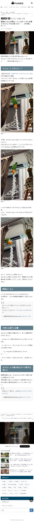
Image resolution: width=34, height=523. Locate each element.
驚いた (26, 487)
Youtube (24, 490)
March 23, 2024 (25, 397)
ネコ (12, 493)
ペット (17, 490)
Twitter (17, 481)
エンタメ (6, 7)
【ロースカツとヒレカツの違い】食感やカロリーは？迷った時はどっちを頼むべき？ (17, 418)
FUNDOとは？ (5, 501)
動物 (29, 7)
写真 (22, 484)
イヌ (5, 490)
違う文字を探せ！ (13, 484)
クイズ (10, 490)
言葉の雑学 (23, 493)
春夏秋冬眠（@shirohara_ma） (20, 73)
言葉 (20, 487)
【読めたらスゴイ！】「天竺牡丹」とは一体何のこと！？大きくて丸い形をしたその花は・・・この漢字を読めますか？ (17, 415)
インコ (14, 18)
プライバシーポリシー (7, 505)
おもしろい (24, 481)
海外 (11, 481)
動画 (20, 18)
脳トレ (5, 481)
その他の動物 (3, 18)
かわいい (6, 493)
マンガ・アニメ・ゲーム (14, 7)
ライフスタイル (23, 7)
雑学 (1, 7)
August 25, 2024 (26, 316)
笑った (27, 484)
